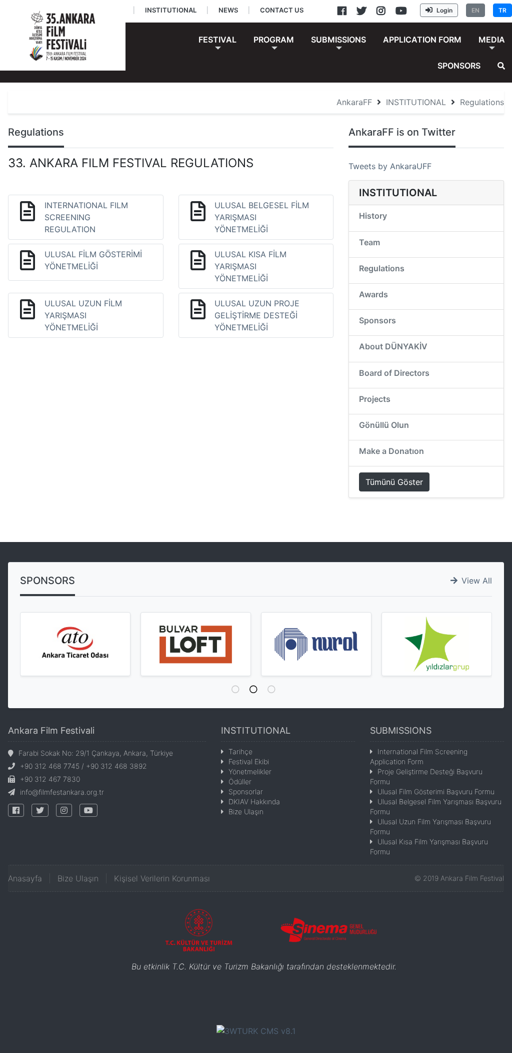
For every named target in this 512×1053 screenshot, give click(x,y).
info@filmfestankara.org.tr (62, 792)
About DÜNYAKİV (393, 346)
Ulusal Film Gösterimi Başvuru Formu (436, 791)
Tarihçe (240, 751)
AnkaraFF (354, 102)
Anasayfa (25, 878)
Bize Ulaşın (246, 811)
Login (444, 10)
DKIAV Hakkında (254, 801)
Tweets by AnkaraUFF (390, 166)
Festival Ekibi (248, 761)
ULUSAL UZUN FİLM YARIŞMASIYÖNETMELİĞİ (83, 315)
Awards (373, 294)
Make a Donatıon (391, 451)
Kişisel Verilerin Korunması (162, 878)
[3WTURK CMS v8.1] (256, 1030)
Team (369, 242)
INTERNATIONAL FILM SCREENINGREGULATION (86, 217)
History (373, 216)
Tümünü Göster (394, 482)
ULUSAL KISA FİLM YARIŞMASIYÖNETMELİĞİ (250, 266)
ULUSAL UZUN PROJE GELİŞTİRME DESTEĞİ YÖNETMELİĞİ (257, 315)
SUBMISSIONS (401, 730)
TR (502, 10)
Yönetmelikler (250, 771)
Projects (374, 399)
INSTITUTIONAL (416, 102)
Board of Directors (394, 373)
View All (477, 581)
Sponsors (377, 320)
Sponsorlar (245, 791)
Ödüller (240, 781)
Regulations (482, 102)
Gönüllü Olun (384, 425)
